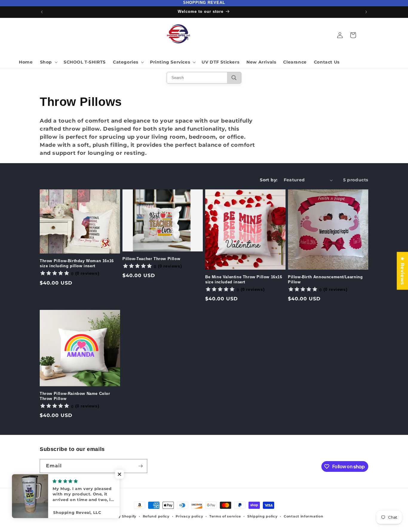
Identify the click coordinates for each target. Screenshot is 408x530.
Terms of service (225, 516)
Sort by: (268, 180)
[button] (48, 62)
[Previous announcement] (41, 12)
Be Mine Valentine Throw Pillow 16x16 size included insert (243, 279)
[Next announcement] (366, 12)
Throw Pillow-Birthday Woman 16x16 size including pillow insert (77, 263)
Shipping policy (262, 516)
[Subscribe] (140, 466)
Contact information (303, 516)
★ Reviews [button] (402, 270)
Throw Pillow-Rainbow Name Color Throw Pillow (75, 396)
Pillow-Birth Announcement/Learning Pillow (325, 279)
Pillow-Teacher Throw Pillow (151, 258)
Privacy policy (189, 516)
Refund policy (156, 516)
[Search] (234, 77)
